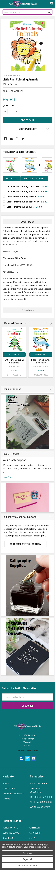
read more (8, 477)
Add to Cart (14, 354)
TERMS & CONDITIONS (13, 793)
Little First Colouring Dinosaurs (40, 361)
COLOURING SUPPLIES (41, 796)
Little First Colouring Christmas (14, 361)
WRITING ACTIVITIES (40, 807)
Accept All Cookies (27, 865)
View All (32, 837)
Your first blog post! (15, 459)
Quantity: (8, 105)
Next (50, 323)
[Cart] (52, 4)
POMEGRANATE (10, 827)
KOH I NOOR (34, 827)
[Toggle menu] (4, 4)
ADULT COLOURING (39, 783)
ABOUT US (7, 783)
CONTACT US (9, 788)
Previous (47, 323)
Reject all (27, 859)
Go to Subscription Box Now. (25, 544)
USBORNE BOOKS (11, 832)
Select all (11, 179)
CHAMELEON (9, 837)
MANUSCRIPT (35, 832)
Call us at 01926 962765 (27, 750)
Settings (27, 853)
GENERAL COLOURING (41, 802)
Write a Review (10, 84)
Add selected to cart (34, 179)
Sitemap (7, 798)
